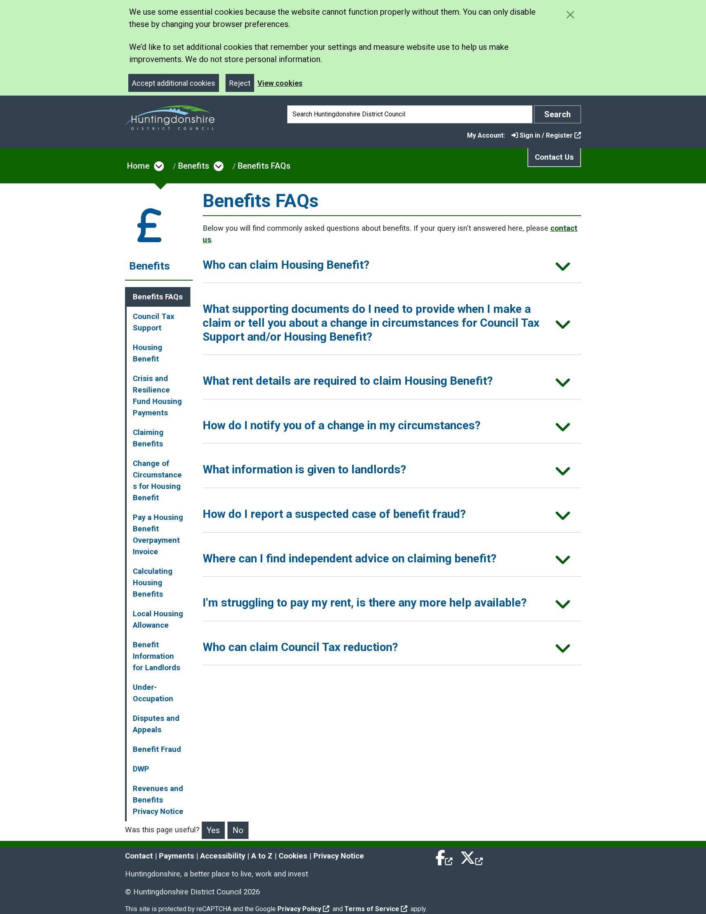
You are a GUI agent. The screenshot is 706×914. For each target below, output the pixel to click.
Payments (176, 856)
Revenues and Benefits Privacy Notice (158, 800)
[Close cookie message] (570, 14)
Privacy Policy (299, 909)
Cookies (293, 856)
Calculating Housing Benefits (152, 583)
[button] (392, 267)
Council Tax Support (153, 322)
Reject (239, 83)
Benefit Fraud (157, 749)
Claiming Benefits (148, 438)
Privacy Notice (338, 856)
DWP (141, 769)
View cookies (279, 83)
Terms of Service (371, 909)
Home (138, 166)
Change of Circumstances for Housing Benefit (157, 480)
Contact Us (554, 157)
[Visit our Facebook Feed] (445, 856)
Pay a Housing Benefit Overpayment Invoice (158, 534)
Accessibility (222, 856)
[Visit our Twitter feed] (471, 856)
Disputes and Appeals (156, 724)
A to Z (262, 856)
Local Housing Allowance (158, 619)
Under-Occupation (153, 693)
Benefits (193, 166)
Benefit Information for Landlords (156, 656)
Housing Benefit (147, 353)
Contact (139, 856)
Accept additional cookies (173, 83)
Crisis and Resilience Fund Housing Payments (157, 395)
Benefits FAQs (264, 166)
